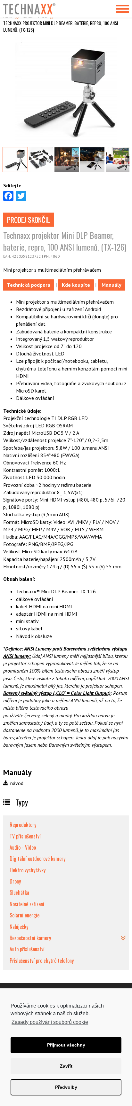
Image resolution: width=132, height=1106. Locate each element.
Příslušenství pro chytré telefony (42, 960)
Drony (15, 881)
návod (16, 783)
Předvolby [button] (66, 1087)
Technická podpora (28, 285)
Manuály (111, 285)
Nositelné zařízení (27, 904)
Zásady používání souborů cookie (50, 1022)
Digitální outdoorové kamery (37, 858)
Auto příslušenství (27, 949)
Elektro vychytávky (27, 870)
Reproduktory (23, 825)
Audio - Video (23, 847)
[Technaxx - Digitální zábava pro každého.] (33, 8)
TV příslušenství (25, 836)
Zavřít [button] (66, 1066)
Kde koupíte (76, 285)
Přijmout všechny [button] (66, 1045)
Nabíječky (19, 927)
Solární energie (24, 915)
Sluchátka (19, 892)
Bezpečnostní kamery (30, 938)
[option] (66, 90)
